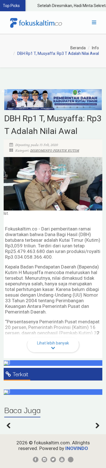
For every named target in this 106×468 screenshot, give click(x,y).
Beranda (78, 48)
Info (95, 48)
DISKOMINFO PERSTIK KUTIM (54, 150)
